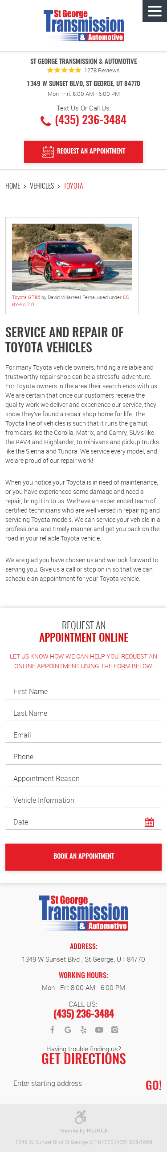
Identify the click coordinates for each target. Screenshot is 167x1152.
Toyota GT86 (26, 297)
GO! (154, 1086)
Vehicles (42, 186)
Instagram (115, 1030)
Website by (83, 1131)
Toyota (73, 186)
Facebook (52, 1030)
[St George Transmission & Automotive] (84, 25)
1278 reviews (102, 70)
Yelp (83, 1030)
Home (12, 186)
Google (68, 1030)
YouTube (99, 1030)
